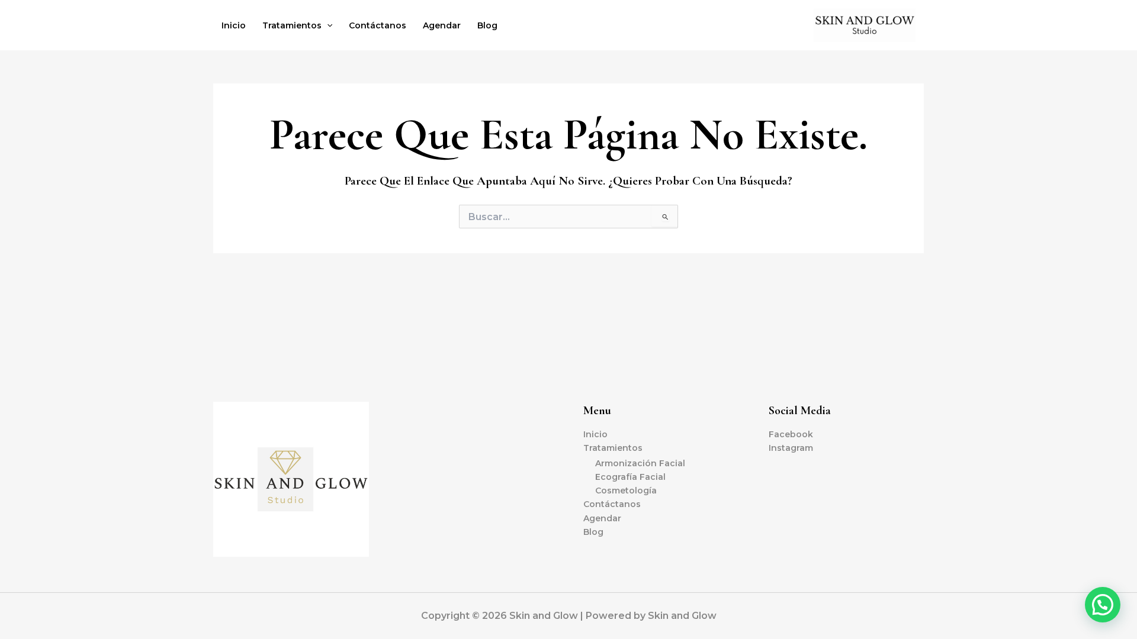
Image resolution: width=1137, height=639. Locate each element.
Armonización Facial (640, 463)
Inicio (233, 25)
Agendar (442, 25)
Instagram (791, 448)
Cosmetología (626, 490)
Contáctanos (377, 25)
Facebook (791, 434)
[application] (327, 25)
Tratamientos (292, 25)
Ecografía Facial (630, 477)
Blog (487, 25)
